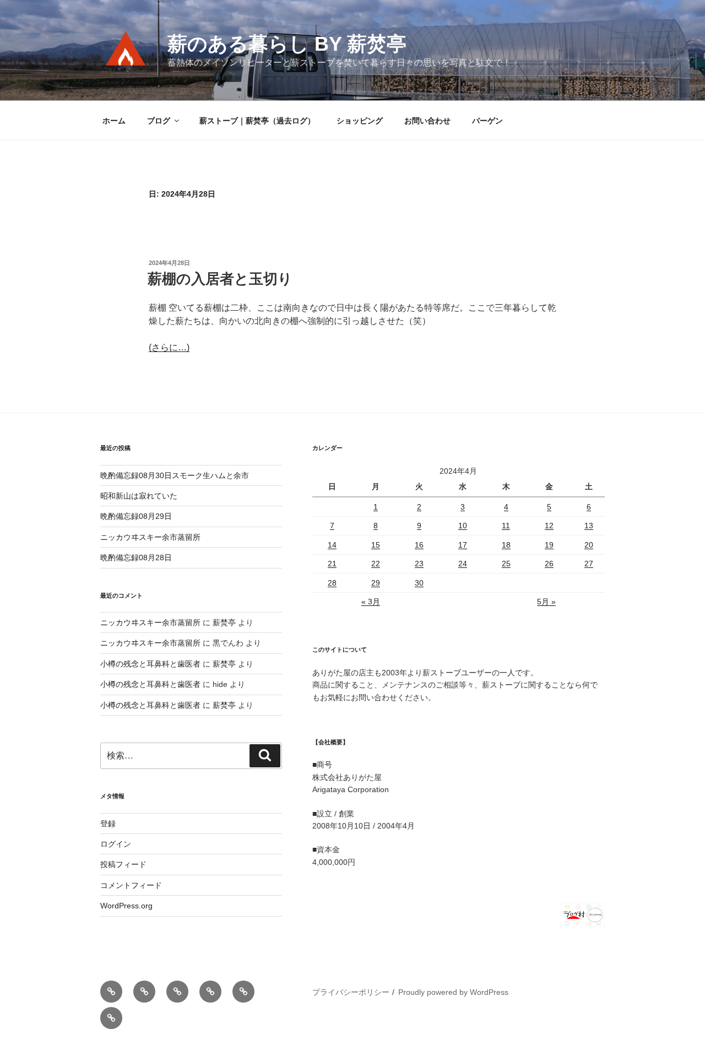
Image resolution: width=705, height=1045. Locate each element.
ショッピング (360, 120)
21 (332, 563)
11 (506, 525)
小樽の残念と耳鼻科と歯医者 (150, 663)
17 (462, 544)
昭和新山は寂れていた (138, 495)
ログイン (115, 844)
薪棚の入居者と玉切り (220, 278)
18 (506, 544)
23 (419, 563)
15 (375, 544)
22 (375, 563)
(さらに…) (169, 347)
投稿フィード (123, 864)
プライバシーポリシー (350, 992)
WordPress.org (126, 905)
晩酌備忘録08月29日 (136, 516)
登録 (108, 823)
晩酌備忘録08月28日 (136, 557)
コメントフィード (131, 885)
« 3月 (370, 601)
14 (332, 544)
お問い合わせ (427, 120)
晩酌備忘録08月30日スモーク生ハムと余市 (174, 475)
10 (462, 525)
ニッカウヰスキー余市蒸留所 (150, 537)
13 (588, 525)
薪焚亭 (224, 622)
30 (419, 582)
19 (549, 544)
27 (588, 563)
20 (588, 544)
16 (419, 544)
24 (462, 563)
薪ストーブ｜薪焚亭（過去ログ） (257, 120)
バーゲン (487, 120)
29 (375, 582)
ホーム (114, 120)
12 (549, 525)
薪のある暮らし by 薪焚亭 (286, 44)
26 (549, 563)
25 (506, 563)
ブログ (158, 120)
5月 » (546, 601)
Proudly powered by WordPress (453, 992)
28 (332, 582)
